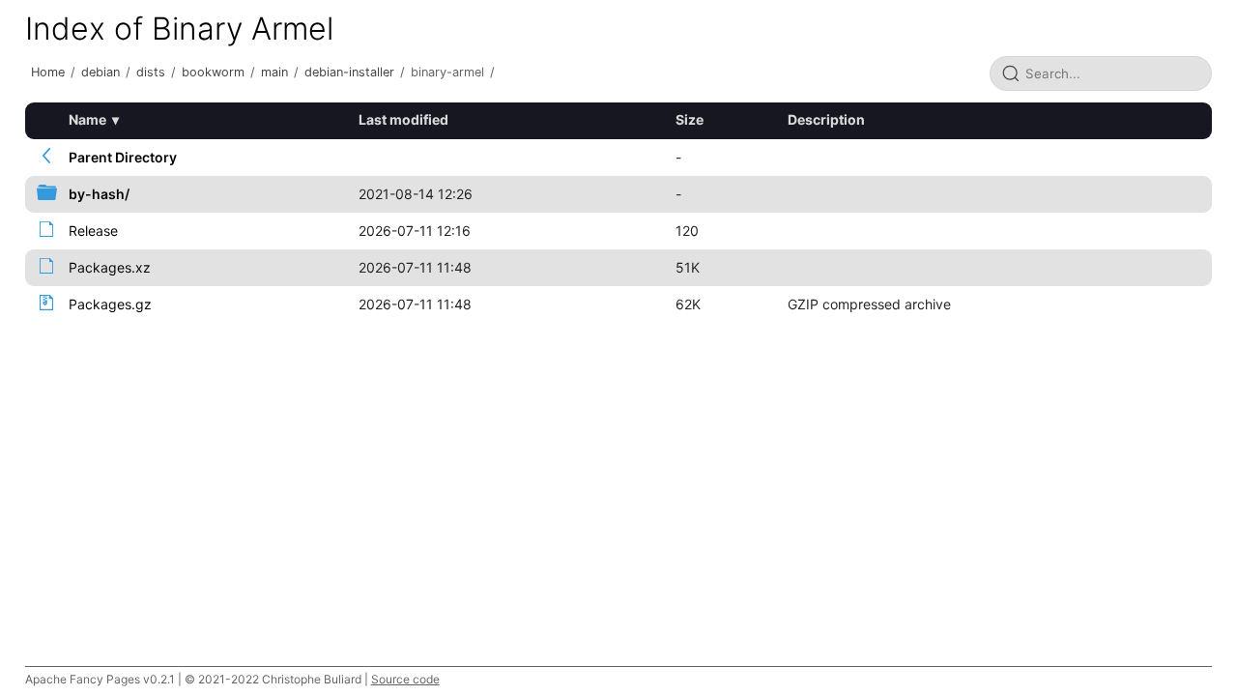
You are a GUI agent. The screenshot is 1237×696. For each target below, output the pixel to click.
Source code (405, 679)
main (274, 72)
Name (87, 119)
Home (48, 72)
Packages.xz (110, 267)
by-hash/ (99, 194)
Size (690, 119)
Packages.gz (110, 304)
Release (93, 230)
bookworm (213, 72)
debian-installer (349, 72)
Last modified (403, 119)
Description (826, 119)
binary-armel (447, 72)
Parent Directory (123, 157)
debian (100, 72)
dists (150, 72)
